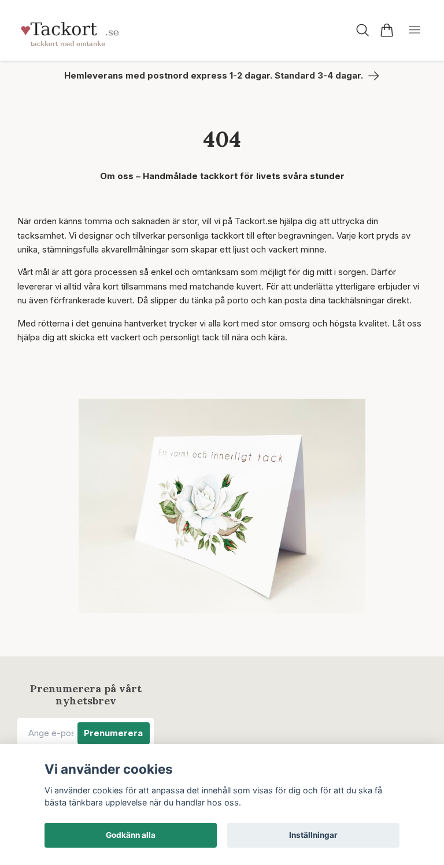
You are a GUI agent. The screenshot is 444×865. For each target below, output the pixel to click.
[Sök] (363, 30)
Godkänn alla (131, 835)
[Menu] (414, 30)
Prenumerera (113, 732)
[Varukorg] (386, 30)
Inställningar (313, 835)
